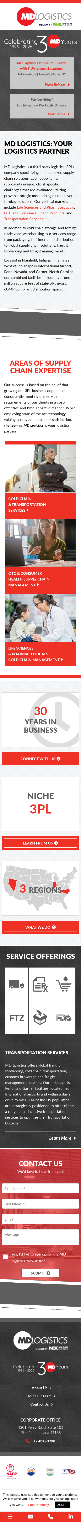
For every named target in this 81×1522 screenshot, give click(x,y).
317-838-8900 (43, 1440)
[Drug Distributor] (11, 1473)
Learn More (57, 113)
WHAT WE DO (37, 927)
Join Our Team (40, 1395)
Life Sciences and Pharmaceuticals (45, 207)
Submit (38, 1273)
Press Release (55, 84)
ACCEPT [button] (62, 1505)
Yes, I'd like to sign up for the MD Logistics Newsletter (38, 1257)
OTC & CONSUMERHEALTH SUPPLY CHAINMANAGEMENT (28, 579)
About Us (39, 1387)
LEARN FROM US (38, 843)
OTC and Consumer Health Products (34, 212)
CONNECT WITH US (38, 758)
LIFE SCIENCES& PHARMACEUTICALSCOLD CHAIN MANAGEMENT (34, 653)
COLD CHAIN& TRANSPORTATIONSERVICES (27, 504)
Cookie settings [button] (39, 1504)
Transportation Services (23, 218)
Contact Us (39, 1404)
